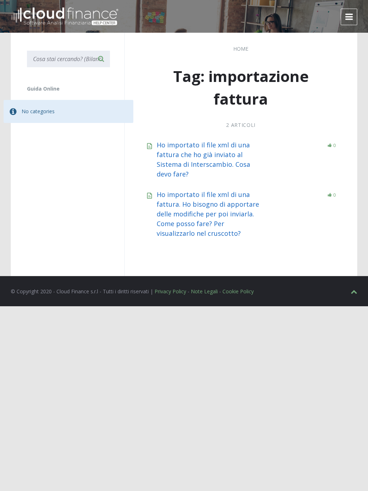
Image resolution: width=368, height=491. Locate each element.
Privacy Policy (170, 291)
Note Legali (204, 291)
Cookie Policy (238, 291)
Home (240, 48)
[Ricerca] (101, 59)
